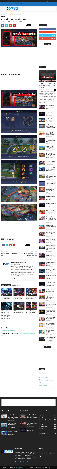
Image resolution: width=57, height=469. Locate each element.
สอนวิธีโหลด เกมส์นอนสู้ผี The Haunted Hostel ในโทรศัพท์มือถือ (51, 277)
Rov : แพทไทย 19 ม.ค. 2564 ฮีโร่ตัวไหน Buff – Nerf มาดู (28, 254)
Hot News (9, 3)
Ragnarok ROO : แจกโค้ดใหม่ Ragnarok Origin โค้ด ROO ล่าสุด (50, 147)
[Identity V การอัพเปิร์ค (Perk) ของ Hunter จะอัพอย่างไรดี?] (42, 264)
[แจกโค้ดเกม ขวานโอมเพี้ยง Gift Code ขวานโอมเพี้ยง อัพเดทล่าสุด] (42, 332)
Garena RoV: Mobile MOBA (5, 295)
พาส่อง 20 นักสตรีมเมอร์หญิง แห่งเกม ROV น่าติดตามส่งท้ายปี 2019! (50, 234)
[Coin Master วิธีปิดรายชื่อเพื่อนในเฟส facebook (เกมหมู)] (42, 227)
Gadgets (31, 3)
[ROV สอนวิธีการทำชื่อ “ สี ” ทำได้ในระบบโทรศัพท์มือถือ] (42, 140)
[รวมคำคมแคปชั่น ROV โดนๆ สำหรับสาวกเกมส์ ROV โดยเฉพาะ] (6, 292)
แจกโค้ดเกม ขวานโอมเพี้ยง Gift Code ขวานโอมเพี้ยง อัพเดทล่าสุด (50, 332)
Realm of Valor (16, 309)
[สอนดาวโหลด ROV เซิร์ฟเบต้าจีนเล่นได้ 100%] (31, 292)
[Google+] (45, 1)
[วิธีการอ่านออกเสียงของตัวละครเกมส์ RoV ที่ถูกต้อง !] (42, 312)
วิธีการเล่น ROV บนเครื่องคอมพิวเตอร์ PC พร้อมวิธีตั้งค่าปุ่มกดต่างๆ (51, 304)
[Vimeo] (50, 1)
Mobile (25, 3)
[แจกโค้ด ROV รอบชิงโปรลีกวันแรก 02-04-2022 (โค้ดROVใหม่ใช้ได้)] (42, 284)
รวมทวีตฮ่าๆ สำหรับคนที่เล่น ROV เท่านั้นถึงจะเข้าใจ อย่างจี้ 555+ (51, 339)
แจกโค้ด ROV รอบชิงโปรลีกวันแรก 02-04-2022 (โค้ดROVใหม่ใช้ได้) (51, 284)
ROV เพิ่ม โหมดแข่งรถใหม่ (9, 239)
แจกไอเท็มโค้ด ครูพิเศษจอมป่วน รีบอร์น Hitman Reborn (50, 325)
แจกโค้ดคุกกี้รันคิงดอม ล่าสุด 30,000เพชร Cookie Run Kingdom (50, 126)
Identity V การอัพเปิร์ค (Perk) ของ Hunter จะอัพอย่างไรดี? (51, 264)
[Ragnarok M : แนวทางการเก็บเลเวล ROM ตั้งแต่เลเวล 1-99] (42, 176)
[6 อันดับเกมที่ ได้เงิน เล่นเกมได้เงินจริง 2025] (42, 120)
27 (55, 89)
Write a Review (38, 467)
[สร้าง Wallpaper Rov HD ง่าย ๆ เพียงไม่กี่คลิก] (42, 271)
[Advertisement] (38, 9)
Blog (36, 1)
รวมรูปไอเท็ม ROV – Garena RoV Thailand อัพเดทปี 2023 (30, 312)
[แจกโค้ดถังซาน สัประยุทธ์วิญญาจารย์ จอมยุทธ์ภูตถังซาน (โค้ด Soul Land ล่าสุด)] (42, 189)
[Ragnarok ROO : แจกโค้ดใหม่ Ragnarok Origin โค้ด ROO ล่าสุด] (42, 148)
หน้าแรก (2, 14)
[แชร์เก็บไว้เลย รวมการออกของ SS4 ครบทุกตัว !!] (42, 241)
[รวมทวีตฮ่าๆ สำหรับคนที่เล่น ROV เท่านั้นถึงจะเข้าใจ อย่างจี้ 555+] (42, 339)
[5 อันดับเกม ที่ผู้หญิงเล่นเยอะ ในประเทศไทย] (42, 291)
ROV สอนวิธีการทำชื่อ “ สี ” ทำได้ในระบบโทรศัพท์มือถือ (51, 140)
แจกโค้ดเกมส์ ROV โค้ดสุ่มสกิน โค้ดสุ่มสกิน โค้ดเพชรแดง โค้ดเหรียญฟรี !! (47, 85)
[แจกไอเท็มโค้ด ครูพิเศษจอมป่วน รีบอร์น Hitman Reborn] (42, 325)
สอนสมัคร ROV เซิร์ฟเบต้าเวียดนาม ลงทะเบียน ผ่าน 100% (51, 107)
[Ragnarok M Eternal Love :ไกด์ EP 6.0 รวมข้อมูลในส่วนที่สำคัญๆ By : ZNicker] (42, 218)
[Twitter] (47, 1)
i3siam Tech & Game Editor (9, 21)
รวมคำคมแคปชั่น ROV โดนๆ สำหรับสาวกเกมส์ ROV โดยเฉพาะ (6, 299)
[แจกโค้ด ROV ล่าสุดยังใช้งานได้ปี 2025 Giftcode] (42, 183)
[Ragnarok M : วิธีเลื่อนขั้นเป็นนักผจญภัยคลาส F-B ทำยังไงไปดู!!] (42, 297)
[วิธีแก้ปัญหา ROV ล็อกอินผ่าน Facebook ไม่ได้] (19, 306)
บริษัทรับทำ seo (42, 373)
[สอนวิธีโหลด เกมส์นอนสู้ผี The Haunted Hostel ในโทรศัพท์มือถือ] (42, 277)
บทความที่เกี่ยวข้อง (6, 285)
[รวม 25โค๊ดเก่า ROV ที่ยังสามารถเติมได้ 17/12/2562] (42, 205)
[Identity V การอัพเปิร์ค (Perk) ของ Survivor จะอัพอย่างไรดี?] (42, 198)
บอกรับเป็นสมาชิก (51, 38)
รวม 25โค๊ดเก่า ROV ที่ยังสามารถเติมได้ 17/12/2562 (51, 205)
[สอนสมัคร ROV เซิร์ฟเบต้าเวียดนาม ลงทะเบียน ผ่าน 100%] (42, 107)
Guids (27, 1)
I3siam (40, 422)
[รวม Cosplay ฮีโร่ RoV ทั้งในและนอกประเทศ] (42, 319)
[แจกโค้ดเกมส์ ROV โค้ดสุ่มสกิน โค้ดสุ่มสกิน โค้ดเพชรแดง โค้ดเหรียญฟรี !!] (47, 76)
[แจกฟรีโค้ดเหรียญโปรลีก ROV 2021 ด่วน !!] (42, 114)
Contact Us (44, 467)
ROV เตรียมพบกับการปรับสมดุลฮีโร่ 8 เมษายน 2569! (19, 299)
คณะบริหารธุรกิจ (19, 467)
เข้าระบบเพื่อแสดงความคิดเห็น (8, 330)
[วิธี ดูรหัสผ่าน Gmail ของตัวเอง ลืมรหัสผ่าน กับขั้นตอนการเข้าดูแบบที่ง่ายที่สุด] (42, 247)
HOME (3, 3)
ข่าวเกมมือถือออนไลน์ (18, 3)
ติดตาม (53, 32)
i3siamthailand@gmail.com (26, 461)
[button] (54, 4)
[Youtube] (55, 1)
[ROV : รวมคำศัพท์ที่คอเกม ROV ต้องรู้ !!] (42, 212)
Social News (42, 428)
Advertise (32, 1)
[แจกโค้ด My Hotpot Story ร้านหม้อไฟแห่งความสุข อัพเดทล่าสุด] (42, 133)
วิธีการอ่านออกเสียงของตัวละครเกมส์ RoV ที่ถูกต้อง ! (50, 311)
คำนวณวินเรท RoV (43, 377)
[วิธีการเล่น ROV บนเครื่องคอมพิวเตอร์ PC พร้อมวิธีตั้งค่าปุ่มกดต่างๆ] (42, 304)
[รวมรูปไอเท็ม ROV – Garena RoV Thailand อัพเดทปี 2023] (31, 306)
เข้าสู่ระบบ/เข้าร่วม (17, 1)
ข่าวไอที (2, 309)
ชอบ (54, 29)
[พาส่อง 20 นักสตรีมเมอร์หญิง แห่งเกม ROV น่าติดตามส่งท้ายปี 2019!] (42, 234)
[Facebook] (42, 1)
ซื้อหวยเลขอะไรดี (43, 385)
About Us (44, 3)
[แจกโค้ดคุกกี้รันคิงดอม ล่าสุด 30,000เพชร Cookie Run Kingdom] (42, 126)
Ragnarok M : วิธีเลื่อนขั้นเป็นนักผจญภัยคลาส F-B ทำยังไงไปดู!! (51, 297)
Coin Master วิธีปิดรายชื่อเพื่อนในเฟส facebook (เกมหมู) (51, 227)
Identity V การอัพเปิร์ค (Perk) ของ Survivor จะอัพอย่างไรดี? (50, 198)
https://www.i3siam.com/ (15, 264)
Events (23, 1)
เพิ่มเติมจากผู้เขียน (16, 285)
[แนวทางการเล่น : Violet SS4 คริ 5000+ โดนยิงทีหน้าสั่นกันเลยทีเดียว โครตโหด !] (42, 255)
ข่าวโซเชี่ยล (42, 433)
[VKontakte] (52, 1)
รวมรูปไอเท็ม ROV (29, 309)
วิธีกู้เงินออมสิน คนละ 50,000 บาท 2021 (9, 254)
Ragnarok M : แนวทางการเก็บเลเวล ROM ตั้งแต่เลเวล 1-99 (51, 176)
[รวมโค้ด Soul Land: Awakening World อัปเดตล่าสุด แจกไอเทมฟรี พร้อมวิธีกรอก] (4, 425)
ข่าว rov (7, 14)
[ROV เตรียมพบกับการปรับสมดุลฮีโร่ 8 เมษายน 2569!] (19, 292)
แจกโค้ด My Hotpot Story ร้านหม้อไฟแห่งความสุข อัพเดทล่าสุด (50, 133)
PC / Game (38, 3)
